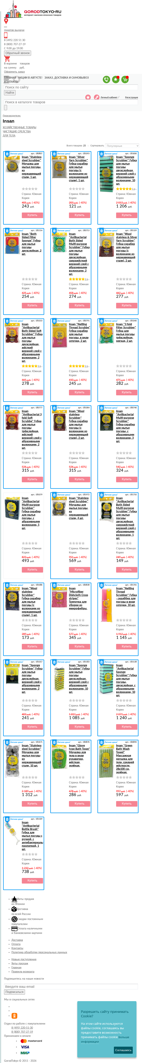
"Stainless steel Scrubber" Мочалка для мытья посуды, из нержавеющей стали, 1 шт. (31, 167)
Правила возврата (22, 971)
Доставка (17, 940)
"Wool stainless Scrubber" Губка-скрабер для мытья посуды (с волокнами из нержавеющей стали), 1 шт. (31, 602)
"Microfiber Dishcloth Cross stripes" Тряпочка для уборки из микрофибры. (78, 598)
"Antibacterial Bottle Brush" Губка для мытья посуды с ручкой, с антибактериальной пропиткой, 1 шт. (35, 836)
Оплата (16, 944)
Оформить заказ (14, 71)
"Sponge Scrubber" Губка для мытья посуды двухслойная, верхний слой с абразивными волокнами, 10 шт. (126, 170)
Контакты (17, 948)
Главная (16, 967)
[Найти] (5, 107)
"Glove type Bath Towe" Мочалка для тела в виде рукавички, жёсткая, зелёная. (79, 755)
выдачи (14, 30)
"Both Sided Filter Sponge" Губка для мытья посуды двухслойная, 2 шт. (31, 244)
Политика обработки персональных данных (39, 952)
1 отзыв (136, 189)
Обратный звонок (18, 53)
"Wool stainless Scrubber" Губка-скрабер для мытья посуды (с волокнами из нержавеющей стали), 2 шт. (78, 425)
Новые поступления (23, 959)
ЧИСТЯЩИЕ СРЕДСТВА (17, 131)
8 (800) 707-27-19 (22, 1031)
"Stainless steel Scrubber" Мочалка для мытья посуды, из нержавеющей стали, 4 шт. (79, 508)
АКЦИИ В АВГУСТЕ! (30, 77)
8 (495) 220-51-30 (22, 1027)
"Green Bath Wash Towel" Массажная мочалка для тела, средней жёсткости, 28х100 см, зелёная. (125, 759)
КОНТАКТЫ (11, 81)
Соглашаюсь (123, 1050)
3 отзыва (42, 366)
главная (10, 77)
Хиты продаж (19, 963)
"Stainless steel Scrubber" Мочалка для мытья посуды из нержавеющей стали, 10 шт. (31, 755)
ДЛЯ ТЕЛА (9, 135)
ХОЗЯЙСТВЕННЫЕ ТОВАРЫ (19, 127)
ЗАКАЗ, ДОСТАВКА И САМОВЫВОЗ (67, 77)
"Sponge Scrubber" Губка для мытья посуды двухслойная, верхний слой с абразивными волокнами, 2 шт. (32, 679)
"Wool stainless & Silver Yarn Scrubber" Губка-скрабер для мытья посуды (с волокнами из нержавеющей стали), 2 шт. (126, 247)
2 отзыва (89, 279)
